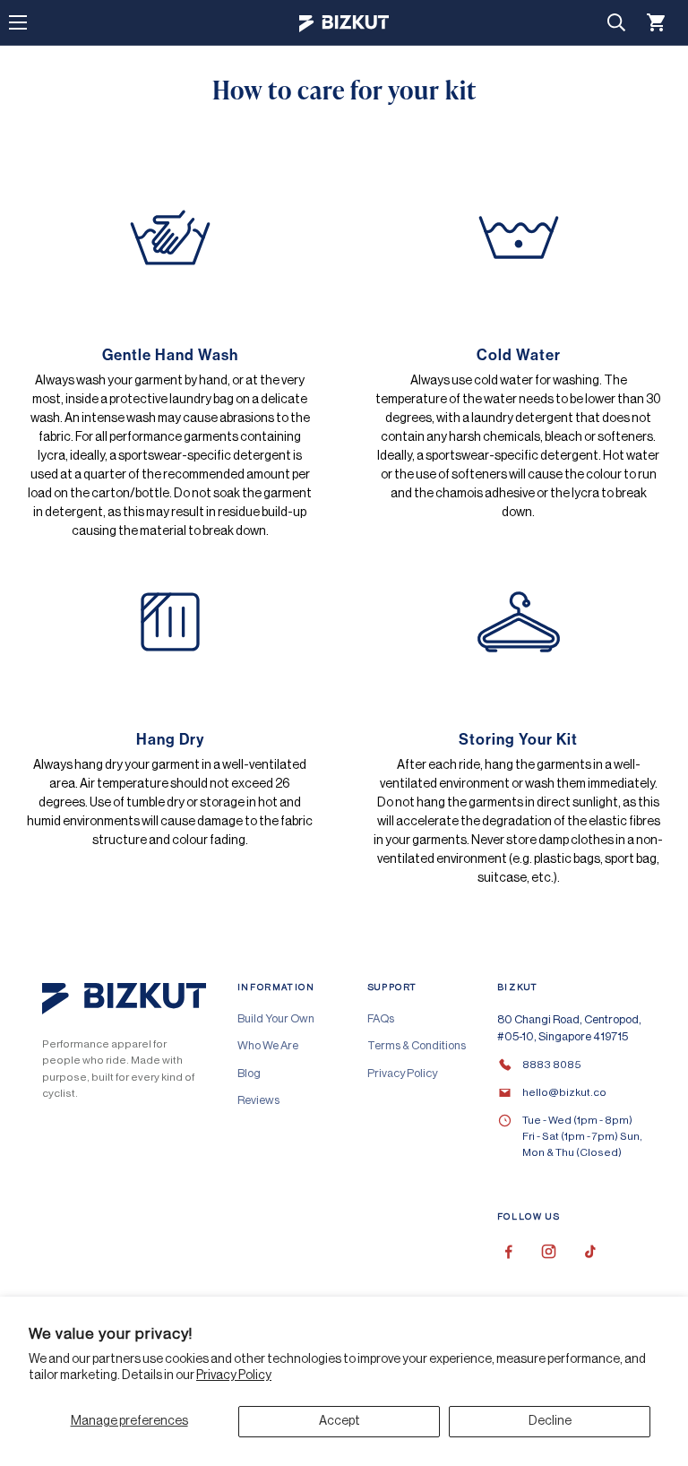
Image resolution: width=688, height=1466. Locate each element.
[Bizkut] (344, 22)
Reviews (258, 1100)
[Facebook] (508, 1251)
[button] (656, 22)
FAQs (380, 1018)
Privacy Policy (233, 1375)
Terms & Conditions (416, 1045)
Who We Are (267, 1045)
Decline (550, 1421)
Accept (339, 1421)
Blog (249, 1073)
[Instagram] (549, 1251)
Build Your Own (275, 1018)
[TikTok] (589, 1251)
